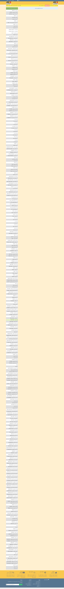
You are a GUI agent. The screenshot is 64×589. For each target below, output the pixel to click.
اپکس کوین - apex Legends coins (13, 36)
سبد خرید (18, 5)
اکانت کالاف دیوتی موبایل (14, 369)
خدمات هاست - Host (14, 212)
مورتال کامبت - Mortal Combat (14, 516)
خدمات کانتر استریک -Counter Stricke (12, 388)
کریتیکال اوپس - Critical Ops (14, 390)
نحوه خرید (38, 585)
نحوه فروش (38, 586)
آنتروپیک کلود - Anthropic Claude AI (13, 29)
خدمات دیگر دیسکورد (14, 247)
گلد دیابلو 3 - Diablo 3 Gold (14, 437)
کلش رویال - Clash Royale (14, 404)
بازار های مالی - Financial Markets (13, 88)
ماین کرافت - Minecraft (15, 504)
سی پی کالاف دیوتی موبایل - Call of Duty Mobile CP (11, 307)
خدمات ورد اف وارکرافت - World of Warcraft (11, 563)
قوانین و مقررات (37, 582)
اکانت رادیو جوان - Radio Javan (13, 254)
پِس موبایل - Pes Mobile (15, 107)
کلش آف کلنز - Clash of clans (14, 399)
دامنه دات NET (15, 226)
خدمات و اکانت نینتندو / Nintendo (13, 530)
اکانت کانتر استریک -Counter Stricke (12, 387)
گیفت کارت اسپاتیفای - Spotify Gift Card (13, 461)
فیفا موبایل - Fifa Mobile (15, 359)
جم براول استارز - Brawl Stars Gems (13, 176)
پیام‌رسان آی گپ (16, 133)
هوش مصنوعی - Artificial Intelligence (13, 549)
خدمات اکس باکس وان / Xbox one (12, 60)
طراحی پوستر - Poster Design (14, 319)
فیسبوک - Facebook (15, 354)
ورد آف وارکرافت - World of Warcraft (13, 556)
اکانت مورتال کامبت (14, 518)
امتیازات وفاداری (29, 585)
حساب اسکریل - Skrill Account (14, 190)
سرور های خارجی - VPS (14, 209)
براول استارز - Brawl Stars (15, 95)
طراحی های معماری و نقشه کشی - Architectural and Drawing (12, 337)
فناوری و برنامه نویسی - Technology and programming (12, 350)
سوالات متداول (15, 5)
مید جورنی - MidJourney (14, 523)
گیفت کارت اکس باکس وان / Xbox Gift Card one (12, 471)
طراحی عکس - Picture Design (14, 326)
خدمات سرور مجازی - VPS (15, 197)
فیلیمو (17, 364)
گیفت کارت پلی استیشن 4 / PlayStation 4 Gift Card (12, 475)
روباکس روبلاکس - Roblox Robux (14, 264)
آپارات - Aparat (16, 15)
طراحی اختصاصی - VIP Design (14, 312)
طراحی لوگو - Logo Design (14, 330)
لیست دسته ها (52, 5)
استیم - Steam (16, 43)
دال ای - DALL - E (15, 214)
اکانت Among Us (15, 67)
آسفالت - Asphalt (15, 24)
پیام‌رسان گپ (16, 140)
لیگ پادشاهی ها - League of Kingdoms (12, 497)
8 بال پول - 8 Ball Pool (15, 10)
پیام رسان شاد (16, 129)
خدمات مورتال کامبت (14, 520)
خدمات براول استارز (14, 98)
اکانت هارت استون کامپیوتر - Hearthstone (12, 539)
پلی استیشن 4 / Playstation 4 (14, 112)
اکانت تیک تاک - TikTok (14, 169)
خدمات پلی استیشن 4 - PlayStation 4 (12, 114)
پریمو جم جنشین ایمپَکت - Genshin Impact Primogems (12, 103)
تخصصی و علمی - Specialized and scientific (12, 147)
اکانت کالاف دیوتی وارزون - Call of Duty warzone (11, 380)
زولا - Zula (16, 283)
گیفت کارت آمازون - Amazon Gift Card (13, 454)
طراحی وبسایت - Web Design (13, 345)
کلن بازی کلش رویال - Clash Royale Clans (12, 413)
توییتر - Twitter (16, 157)
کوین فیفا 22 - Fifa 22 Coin (13, 421)
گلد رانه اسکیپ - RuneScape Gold (13, 440)
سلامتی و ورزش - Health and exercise (13, 292)
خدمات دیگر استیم (14, 46)
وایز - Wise (16, 553)
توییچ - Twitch (16, 162)
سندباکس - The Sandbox (14, 300)
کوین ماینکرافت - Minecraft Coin (14, 423)
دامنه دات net (16, 224)
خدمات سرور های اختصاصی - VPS (14, 200)
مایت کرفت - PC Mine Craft (14, 499)
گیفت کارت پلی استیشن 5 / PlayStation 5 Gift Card (12, 478)
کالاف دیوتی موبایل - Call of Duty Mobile (13, 368)
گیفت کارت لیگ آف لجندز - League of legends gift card (12, 485)
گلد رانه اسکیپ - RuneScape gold (12, 442)
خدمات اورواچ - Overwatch (13, 74)
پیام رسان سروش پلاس (15, 126)
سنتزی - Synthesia (15, 295)
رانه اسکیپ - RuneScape (15, 261)
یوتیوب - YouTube (15, 565)
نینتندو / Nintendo (15, 528)
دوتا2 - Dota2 (15, 34)
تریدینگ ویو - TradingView (14, 150)
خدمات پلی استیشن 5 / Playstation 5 (12, 117)
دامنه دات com (16, 217)
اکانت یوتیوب (15, 566)
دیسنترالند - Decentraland (13, 250)
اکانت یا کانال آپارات (14, 17)
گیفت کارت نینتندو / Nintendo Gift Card (13, 492)
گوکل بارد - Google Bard (15, 451)
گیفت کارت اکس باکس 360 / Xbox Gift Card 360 (12, 468)
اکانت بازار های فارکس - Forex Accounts (13, 48)
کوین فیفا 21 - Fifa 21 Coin (13, 418)
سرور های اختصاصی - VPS (14, 202)
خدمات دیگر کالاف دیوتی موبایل (13, 371)
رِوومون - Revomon (15, 274)
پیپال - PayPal (16, 143)
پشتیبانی (11, 5)
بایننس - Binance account (14, 91)
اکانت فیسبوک (15, 356)
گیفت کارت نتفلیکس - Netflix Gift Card (13, 489)
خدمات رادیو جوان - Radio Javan (13, 255)
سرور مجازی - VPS (14, 198)
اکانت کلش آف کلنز (14, 402)
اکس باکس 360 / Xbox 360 (14, 55)
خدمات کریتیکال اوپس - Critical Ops (12, 394)
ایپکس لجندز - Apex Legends (14, 76)
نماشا (17, 525)
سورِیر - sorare (16, 302)
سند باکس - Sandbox (15, 299)
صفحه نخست (56, 5)
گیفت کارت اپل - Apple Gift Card (13, 459)
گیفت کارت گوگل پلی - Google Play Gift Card (12, 482)
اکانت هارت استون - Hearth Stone (13, 534)
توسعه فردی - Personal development (12, 155)
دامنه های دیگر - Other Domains (14, 231)
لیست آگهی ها (42, 5)
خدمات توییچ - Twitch (14, 166)
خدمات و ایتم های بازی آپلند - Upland (12, 22)
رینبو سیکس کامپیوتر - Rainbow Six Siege (13, 278)
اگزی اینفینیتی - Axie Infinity (14, 62)
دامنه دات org (16, 228)
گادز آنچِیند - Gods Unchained (13, 432)
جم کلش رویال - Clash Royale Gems (13, 183)
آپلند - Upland (16, 20)
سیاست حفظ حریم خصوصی (36, 583)
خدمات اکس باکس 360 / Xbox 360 (12, 57)
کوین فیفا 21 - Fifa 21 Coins (14, 416)
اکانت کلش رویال (15, 407)
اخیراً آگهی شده (37, 581)
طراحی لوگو (15, 331)
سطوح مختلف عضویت (28, 583)
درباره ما (30, 581)
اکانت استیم (15, 45)
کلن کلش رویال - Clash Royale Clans (12, 414)
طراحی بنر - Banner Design (14, 316)
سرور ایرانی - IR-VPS (14, 205)
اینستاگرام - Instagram (15, 83)
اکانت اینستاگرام (15, 84)
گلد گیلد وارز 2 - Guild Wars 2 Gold (13, 444)
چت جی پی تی (15, 188)
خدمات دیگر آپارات (14, 19)
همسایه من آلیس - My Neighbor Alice (13, 546)
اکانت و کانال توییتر (14, 159)
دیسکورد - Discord (15, 243)
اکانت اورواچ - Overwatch (14, 72)
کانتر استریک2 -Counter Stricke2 (14, 385)
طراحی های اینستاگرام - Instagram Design (12, 333)
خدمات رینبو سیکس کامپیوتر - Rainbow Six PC (11, 281)
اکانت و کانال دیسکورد (14, 245)
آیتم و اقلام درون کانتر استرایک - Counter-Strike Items (11, 383)
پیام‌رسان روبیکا (16, 136)
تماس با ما (29, 582)
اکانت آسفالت (15, 26)
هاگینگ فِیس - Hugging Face (14, 542)
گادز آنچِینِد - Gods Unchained (14, 430)
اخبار (39, 5)
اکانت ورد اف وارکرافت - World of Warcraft (11, 561)
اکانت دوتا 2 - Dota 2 (14, 238)
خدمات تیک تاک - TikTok (13, 171)
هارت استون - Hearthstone (14, 532)
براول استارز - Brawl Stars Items (14, 100)
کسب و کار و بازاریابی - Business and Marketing (12, 395)
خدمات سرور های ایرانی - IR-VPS (14, 204)
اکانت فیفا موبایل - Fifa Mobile (13, 361)
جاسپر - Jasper (15, 174)
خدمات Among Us (14, 69)
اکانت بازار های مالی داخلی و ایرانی (13, 53)
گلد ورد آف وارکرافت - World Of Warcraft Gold (12, 447)
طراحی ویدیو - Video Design (14, 347)
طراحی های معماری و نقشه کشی (13, 338)
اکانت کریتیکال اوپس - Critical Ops (12, 392)
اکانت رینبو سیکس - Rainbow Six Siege (12, 280)
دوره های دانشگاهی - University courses (13, 240)
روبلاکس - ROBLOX (14, 269)
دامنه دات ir (16, 221)
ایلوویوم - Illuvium (15, 79)
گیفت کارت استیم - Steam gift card (12, 466)
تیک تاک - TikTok (15, 167)
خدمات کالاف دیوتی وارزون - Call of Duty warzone (11, 378)
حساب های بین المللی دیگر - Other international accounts (12, 193)
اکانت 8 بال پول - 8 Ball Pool (13, 12)
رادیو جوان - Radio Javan (14, 252)
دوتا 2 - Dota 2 (16, 235)
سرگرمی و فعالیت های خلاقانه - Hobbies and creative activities (12, 288)
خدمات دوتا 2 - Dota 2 (14, 236)
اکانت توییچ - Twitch (14, 164)
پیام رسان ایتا (16, 119)
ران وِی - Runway (15, 257)
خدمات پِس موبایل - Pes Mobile (13, 110)
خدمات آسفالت (15, 27)
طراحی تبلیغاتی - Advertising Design (13, 323)
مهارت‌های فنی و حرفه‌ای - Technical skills (12, 513)
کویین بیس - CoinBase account (13, 428)
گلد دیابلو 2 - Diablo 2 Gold (14, 433)
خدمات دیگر (15, 86)
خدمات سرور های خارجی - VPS (14, 207)
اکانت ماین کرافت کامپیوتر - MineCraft (12, 501)
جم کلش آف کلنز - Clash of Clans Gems (13, 179)
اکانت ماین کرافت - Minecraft (13, 506)
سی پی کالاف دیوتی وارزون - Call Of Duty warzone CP (12, 309)
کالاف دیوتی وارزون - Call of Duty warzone (12, 376)
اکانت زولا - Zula (15, 285)
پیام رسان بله (16, 122)
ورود (9, 5)
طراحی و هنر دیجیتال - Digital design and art (12, 340)
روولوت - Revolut (16, 271)
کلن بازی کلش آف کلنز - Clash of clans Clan (12, 409)
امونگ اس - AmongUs (15, 65)
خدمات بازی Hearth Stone (13, 535)
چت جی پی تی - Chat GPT (14, 186)
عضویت (7, 5)
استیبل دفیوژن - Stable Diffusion (13, 41)
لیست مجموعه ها (47, 5)
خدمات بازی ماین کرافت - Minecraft (12, 508)
